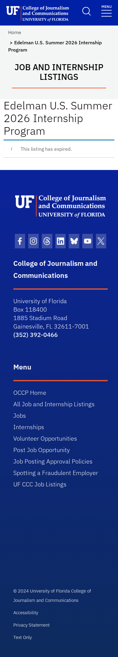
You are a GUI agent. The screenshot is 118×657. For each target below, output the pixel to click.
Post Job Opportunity (41, 450)
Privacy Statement (31, 625)
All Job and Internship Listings (54, 404)
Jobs (19, 415)
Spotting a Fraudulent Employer (55, 473)
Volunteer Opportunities (45, 438)
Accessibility (25, 612)
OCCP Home (29, 392)
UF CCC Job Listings (40, 484)
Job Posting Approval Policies (53, 461)
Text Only (22, 637)
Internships (28, 427)
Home (14, 32)
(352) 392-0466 (35, 335)
